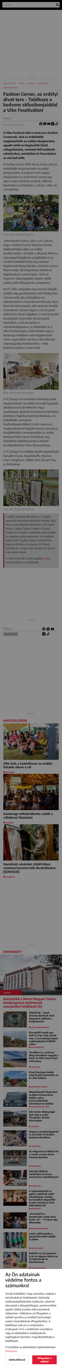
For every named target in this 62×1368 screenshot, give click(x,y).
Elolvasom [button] (11, 1351)
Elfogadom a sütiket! (44, 1360)
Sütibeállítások (17, 1359)
